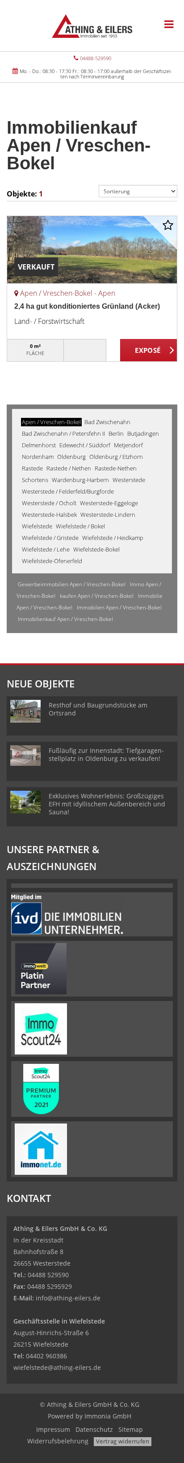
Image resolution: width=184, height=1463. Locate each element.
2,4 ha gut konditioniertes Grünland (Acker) (87, 306)
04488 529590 (48, 1275)
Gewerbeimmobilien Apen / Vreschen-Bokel (71, 584)
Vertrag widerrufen (122, 1441)
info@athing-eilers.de (68, 1298)
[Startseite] (92, 25)
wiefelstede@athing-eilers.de (57, 1367)
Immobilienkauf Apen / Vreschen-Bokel (65, 619)
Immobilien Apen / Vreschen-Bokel (119, 607)
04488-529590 (95, 58)
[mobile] (169, 24)
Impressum (53, 1429)
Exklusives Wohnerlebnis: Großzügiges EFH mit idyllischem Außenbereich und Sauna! (107, 804)
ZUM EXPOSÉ (149, 350)
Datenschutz (94, 1429)
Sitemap (130, 1429)
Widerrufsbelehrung (57, 1441)
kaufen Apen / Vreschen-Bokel (97, 596)
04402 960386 (46, 1356)
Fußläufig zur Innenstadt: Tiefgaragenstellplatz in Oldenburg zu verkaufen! (106, 754)
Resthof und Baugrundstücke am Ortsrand (98, 709)
